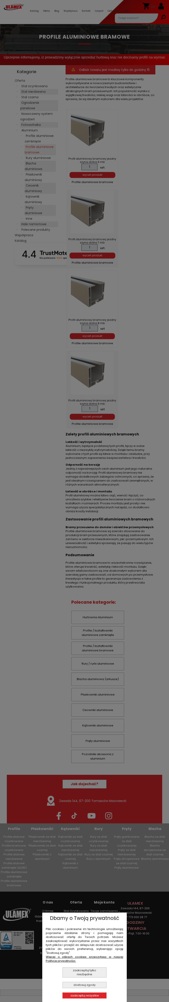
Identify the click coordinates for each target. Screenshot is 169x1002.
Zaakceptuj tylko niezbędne (84, 972)
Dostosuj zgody (84, 985)
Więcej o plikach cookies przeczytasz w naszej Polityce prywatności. (84, 959)
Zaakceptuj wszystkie (84, 995)
